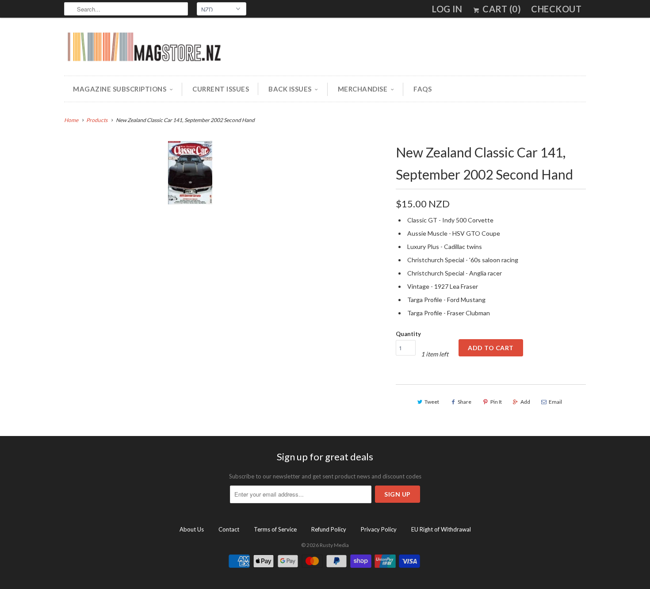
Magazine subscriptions (119, 89)
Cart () (501, 9)
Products (96, 120)
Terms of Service (275, 529)
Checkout (556, 9)
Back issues (290, 89)
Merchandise (363, 89)
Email (555, 401)
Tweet (431, 401)
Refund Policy (328, 529)
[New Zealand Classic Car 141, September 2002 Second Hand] (190, 172)
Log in (447, 9)
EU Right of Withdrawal (441, 529)
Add (525, 401)
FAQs (422, 89)
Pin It (496, 401)
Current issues (220, 89)
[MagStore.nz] (143, 49)
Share (464, 401)
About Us (192, 529)
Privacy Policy (379, 529)
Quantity (408, 333)
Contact (228, 529)
